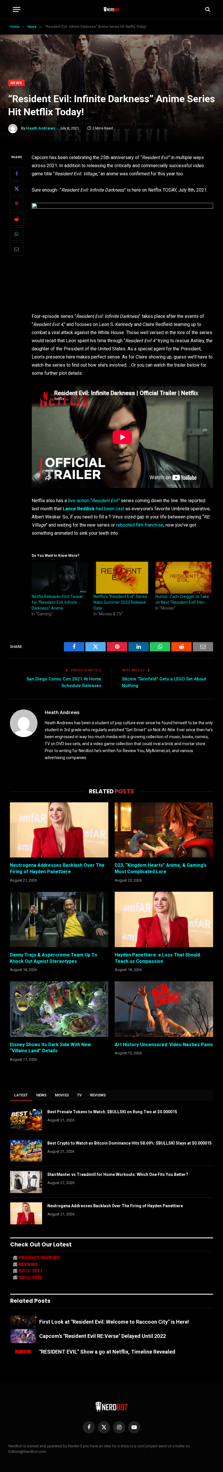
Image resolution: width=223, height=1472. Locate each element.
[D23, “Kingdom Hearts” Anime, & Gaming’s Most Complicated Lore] (164, 830)
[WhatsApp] (16, 234)
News (16, 83)
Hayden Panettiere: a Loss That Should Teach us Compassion (157, 958)
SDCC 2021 (30, 1270)
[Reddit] (16, 219)
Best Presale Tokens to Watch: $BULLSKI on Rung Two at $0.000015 (112, 1111)
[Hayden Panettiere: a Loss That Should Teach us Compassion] (164, 919)
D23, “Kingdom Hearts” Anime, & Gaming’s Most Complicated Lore (160, 868)
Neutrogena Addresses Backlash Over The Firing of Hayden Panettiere (57, 868)
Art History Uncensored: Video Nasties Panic (164, 1044)
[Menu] (16, 9)
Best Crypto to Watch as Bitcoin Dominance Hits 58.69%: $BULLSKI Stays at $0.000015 (129, 1143)
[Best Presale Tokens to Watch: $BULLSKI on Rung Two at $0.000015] (26, 1119)
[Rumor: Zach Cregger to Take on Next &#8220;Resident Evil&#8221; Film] (183, 578)
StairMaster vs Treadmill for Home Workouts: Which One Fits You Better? (117, 1174)
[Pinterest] (16, 203)
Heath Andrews (40, 128)
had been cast (93, 508)
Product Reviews (39, 1257)
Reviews (98, 1095)
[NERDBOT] (111, 9)
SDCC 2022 (30, 1277)
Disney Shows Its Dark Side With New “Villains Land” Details (50, 1048)
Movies (62, 1095)
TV (79, 1095)
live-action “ (94, 500)
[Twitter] (16, 188)
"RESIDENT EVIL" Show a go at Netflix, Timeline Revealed (107, 1352)
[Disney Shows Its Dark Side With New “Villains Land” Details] (59, 1009)
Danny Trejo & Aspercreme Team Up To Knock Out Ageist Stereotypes (53, 958)
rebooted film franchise (139, 525)
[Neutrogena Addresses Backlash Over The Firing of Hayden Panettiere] (59, 830)
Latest (21, 1095)
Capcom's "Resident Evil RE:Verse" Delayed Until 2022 (102, 1336)
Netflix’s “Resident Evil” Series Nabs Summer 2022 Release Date (120, 602)
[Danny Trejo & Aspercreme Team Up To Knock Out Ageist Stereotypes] (59, 919)
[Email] (16, 249)
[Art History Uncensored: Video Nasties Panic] (164, 1009)
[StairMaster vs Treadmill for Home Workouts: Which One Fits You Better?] (26, 1182)
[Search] (207, 9)
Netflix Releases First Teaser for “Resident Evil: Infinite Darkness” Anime (57, 602)
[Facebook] (16, 173)
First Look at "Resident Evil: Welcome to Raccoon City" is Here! (114, 1322)
